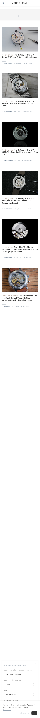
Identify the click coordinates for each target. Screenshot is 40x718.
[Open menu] (36, 3)
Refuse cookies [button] (24, 713)
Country (6, 690)
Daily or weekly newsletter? (13, 680)
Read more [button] (7, 710)
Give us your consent (11, 700)
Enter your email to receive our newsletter (18, 670)
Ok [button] (34, 713)
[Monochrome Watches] (20, 3)
